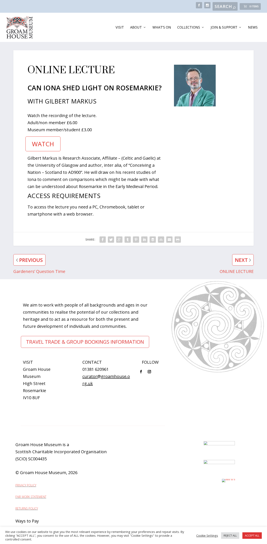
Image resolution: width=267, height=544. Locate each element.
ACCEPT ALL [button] (252, 535)
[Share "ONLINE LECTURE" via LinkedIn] (144, 239)
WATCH (43, 144)
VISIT (120, 28)
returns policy (26, 508)
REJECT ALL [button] (230, 535)
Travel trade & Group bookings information (85, 341)
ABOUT (136, 28)
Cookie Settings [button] (207, 535)
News (253, 28)
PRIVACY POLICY (25, 485)
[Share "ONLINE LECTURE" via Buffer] (153, 239)
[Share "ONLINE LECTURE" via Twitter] (111, 239)
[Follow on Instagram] (149, 371)
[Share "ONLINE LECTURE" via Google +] (119, 239)
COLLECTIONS (188, 28)
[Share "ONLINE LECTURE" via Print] (178, 239)
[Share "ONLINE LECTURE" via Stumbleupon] (161, 239)
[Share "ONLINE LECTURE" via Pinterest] (136, 239)
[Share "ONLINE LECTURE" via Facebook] (102, 239)
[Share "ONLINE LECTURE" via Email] (169, 239)
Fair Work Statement (30, 497)
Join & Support (224, 28)
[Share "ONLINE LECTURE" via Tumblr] (127, 239)
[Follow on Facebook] (141, 371)
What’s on (161, 28)
